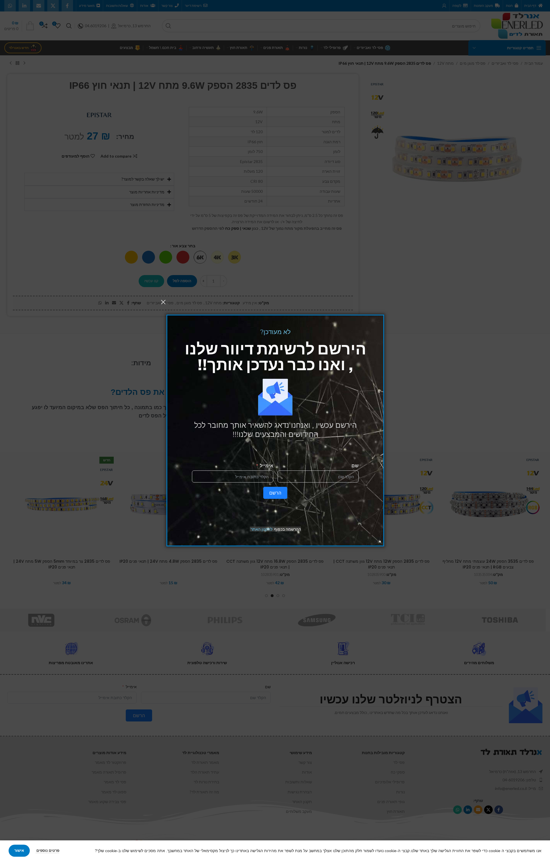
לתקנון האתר (261, 529)
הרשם (275, 492)
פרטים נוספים (47, 850)
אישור (19, 850)
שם (355, 465)
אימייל (266, 465)
